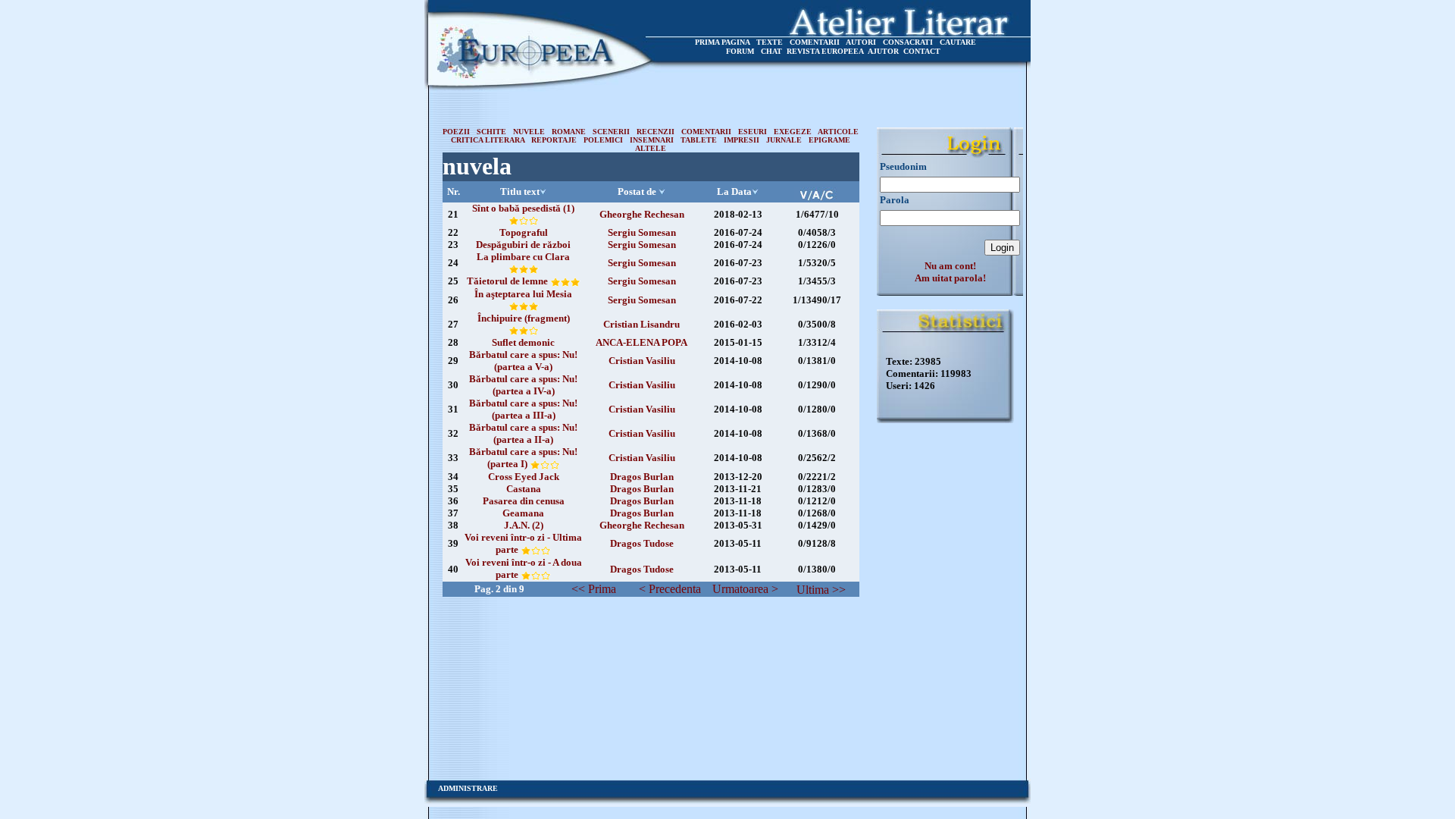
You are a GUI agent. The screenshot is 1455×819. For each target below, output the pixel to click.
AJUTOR (883, 51)
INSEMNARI (652, 140)
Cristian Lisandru (641, 324)
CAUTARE (958, 42)
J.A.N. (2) (523, 525)
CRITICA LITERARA (487, 140)
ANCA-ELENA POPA (641, 342)
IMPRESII (741, 140)
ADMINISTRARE (468, 788)
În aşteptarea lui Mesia (523, 294)
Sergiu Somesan (642, 232)
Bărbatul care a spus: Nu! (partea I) (523, 457)
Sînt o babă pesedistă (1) (523, 208)
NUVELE (529, 131)
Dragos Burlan (642, 476)
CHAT (771, 51)
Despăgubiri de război (523, 244)
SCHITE (491, 131)
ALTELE (650, 148)
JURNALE (784, 140)
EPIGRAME (829, 140)
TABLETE (699, 140)
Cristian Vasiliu (642, 360)
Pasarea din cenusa (524, 501)
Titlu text (520, 191)
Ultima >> (821, 589)
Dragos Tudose (642, 543)
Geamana (523, 513)
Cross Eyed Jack (523, 476)
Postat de (637, 191)
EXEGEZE (793, 131)
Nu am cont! (950, 265)
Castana (523, 488)
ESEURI (752, 131)
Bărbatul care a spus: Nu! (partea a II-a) (523, 433)
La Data (734, 191)
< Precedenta (670, 588)
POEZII (456, 131)
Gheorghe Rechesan (641, 214)
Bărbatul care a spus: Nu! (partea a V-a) (523, 360)
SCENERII (611, 131)
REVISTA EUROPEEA (825, 51)
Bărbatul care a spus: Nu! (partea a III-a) (523, 409)
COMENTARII (815, 42)
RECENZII (655, 131)
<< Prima (593, 588)
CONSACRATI (908, 42)
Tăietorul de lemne (508, 281)
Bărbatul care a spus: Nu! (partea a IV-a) (523, 385)
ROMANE (569, 131)
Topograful (523, 232)
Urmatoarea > (745, 588)
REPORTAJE (554, 140)
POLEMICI (603, 140)
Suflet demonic (523, 342)
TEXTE (769, 42)
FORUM (740, 51)
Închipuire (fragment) (523, 318)
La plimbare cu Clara (523, 256)
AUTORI (861, 42)
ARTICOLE (838, 131)
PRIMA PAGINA (722, 42)
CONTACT (921, 51)
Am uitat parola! (950, 278)
